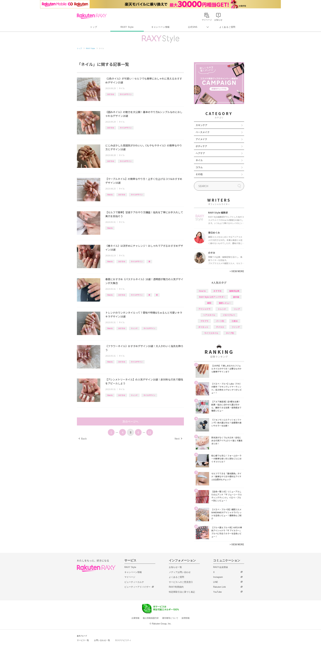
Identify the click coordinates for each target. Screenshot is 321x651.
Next (178, 438)
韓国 (209, 302)
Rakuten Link (219, 587)
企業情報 (135, 618)
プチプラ (204, 320)
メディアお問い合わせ (180, 572)
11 (149, 432)
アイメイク (201, 139)
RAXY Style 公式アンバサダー (212, 296)
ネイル (122, 88)
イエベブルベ (229, 314)
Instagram (218, 577)
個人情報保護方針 (151, 618)
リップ (237, 308)
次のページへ (130, 421)
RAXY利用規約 (176, 587)
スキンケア (201, 125)
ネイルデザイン (126, 94)
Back (83, 438)
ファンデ (236, 327)
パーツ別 (220, 320)
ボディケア (201, 146)
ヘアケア (200, 153)
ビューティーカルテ (134, 582)
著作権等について (170, 618)
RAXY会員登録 (220, 567)
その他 (199, 174)
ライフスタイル (211, 333)
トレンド (134, 328)
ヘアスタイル (209, 314)
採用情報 (186, 618)
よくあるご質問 (227, 27)
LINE (215, 582)
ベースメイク (202, 132)
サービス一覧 (83, 640)
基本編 (236, 296)
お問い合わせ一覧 (102, 640)
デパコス (220, 327)
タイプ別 (230, 333)
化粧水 (235, 320)
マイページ (129, 577)
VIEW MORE (237, 271)
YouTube (217, 592)
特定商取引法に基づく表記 (182, 592)
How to (110, 194)
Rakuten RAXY (91, 16)
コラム (199, 167)
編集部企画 (234, 290)
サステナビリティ (123, 640)
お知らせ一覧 (175, 567)
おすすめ (110, 94)
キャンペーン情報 (160, 27)
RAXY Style (127, 27)
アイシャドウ (204, 308)
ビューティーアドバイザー (137, 587)
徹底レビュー (225, 302)
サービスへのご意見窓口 (181, 582)
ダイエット (203, 327)
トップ (93, 27)
